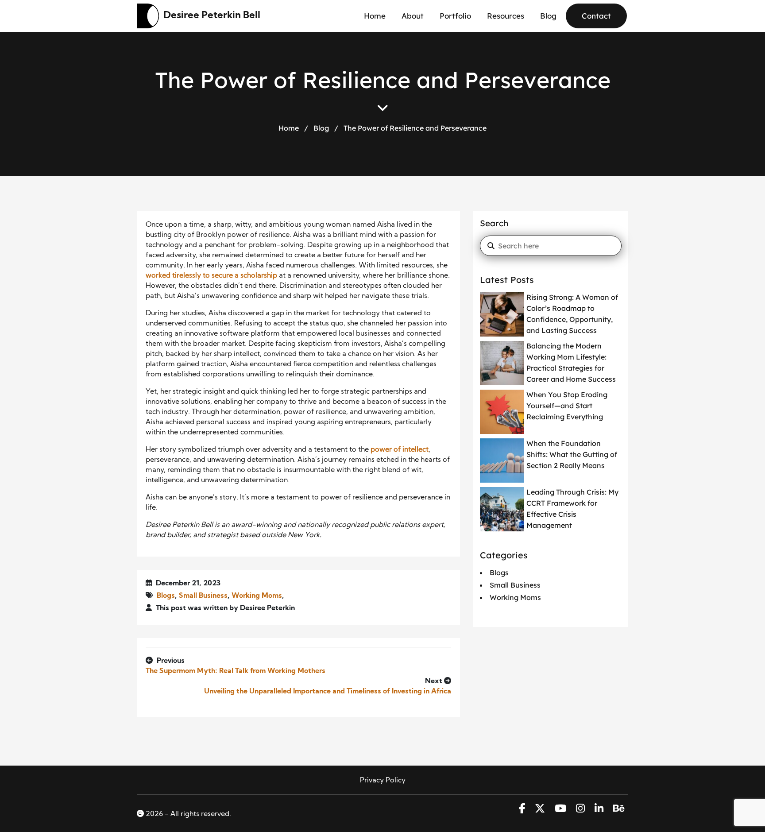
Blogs (166, 596)
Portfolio (455, 15)
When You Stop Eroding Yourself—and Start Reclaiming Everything (566, 405)
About (413, 15)
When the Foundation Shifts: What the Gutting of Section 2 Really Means (571, 454)
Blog (548, 15)
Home (375, 15)
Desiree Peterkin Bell (211, 16)
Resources (505, 15)
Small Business (203, 596)
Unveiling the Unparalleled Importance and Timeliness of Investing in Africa (327, 691)
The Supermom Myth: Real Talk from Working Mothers (235, 671)
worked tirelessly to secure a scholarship (211, 275)
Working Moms (257, 596)
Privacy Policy (383, 780)
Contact (596, 15)
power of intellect (400, 449)
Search (494, 223)
